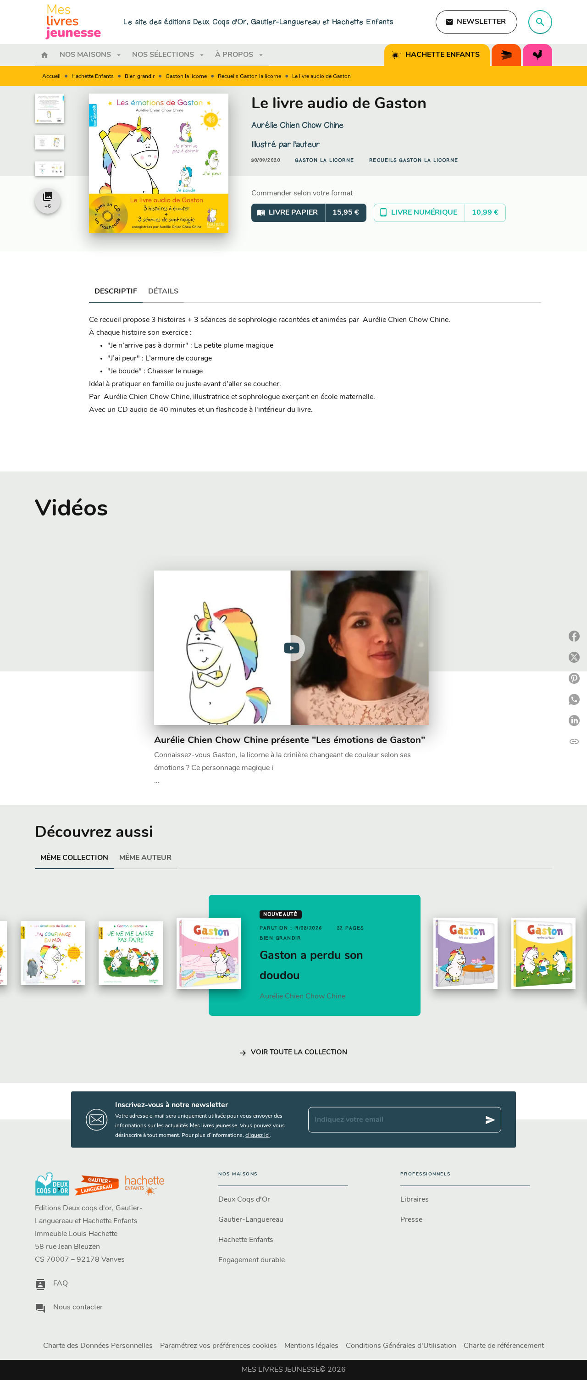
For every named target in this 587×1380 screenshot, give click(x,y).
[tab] (44, 55)
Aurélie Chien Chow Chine (297, 125)
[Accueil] (73, 22)
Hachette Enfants (93, 76)
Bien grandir (140, 76)
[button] (476, 22)
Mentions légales (311, 1346)
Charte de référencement (504, 1346)
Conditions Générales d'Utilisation (401, 1346)
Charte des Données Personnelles (98, 1346)
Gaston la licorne (186, 76)
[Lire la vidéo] (291, 648)
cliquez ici (257, 1135)
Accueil (51, 76)
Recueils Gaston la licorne (249, 76)
